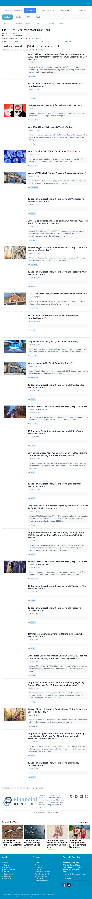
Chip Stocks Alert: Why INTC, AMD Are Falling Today (54, 341)
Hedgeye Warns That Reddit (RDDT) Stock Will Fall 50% (55, 105)
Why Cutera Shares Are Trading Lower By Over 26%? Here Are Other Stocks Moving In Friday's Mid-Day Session (57, 454)
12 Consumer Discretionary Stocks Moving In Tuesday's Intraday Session (54, 609)
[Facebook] (76, 801)
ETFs (28, 17)
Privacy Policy (46, 805)
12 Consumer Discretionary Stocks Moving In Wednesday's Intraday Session (56, 84)
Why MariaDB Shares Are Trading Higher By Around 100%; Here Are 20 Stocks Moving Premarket (58, 222)
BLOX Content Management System (16, 896)
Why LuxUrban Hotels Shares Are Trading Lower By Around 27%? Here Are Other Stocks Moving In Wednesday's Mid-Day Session (57, 57)
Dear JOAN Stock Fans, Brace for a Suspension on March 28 (57, 294)
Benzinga (33, 76)
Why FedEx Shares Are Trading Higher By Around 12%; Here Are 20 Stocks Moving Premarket (58, 506)
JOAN (46, 30)
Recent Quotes (46, 11)
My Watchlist (65, 11)
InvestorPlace (34, 119)
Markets (7, 17)
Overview (18, 23)
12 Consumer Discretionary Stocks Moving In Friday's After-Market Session (56, 432)
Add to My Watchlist (35, 38)
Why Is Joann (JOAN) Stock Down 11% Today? (51, 363)
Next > (41, 50)
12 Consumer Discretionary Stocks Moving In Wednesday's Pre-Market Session (56, 200)
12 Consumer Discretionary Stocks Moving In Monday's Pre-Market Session (56, 386)
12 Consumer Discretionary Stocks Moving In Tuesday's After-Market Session (57, 273)
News (28, 23)
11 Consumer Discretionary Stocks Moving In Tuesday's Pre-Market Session (56, 635)
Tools (38, 17)
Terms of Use (45, 894)
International (49, 23)
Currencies (37, 23)
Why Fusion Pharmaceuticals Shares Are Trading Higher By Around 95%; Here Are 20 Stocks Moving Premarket (56, 683)
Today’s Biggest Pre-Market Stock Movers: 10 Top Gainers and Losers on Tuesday (57, 710)
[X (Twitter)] (71, 801)
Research (68, 41)
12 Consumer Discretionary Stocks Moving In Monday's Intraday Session (54, 316)
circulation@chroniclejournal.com (74, 874)
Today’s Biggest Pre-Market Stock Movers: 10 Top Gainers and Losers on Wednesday (57, 248)
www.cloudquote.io (54, 798)
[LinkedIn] (81, 801)
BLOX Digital (30, 896)
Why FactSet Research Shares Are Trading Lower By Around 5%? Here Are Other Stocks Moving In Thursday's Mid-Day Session (56, 535)
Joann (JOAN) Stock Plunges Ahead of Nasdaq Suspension (57, 173)
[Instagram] (86, 801)
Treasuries (61, 23)
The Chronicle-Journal (15, 894)
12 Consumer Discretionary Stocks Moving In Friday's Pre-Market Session (55, 485)
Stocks (18, 17)
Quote (16, 41)
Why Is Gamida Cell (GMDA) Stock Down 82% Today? (54, 151)
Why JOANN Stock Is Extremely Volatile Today (51, 127)
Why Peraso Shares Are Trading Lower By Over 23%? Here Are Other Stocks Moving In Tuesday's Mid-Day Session (57, 657)
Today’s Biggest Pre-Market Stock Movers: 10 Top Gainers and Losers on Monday (57, 408)
